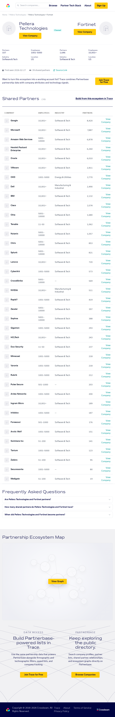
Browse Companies (85, 675)
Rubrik (14, 375)
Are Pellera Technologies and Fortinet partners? (28, 500)
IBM (12, 196)
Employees (35, 50)
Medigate (15, 479)
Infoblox (15, 413)
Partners (5, 50)
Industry (5, 57)
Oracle (14, 158)
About (87, 6)
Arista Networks (18, 394)
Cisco (13, 206)
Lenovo (14, 262)
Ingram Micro (17, 403)
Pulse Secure (17, 385)
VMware (15, 168)
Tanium (14, 451)
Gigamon (15, 328)
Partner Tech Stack (71, 6)
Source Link (61, 70)
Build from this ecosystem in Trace (94, 98)
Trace (57, 708)
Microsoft (15, 130)
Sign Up (101, 6)
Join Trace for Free (104, 81)
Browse (53, 6)
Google (14, 121)
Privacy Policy (61, 711)
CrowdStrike (17, 281)
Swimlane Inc (17, 441)
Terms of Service (82, 708)
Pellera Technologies (17, 15)
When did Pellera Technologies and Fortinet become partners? (35, 515)
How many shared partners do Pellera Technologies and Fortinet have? (39, 507)
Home (4, 15)
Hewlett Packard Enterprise (19, 149)
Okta (13, 215)
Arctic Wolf (16, 432)
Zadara (14, 460)
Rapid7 (14, 300)
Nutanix (14, 234)
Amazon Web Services (21, 140)
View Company (30, 36)
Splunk (14, 253)
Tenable (14, 224)
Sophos (14, 319)
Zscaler (14, 309)
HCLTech (15, 337)
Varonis (14, 366)
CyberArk (15, 271)
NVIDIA (14, 290)
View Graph (57, 581)
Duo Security (17, 347)
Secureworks (17, 469)
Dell (12, 187)
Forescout (15, 422)
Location (34, 57)
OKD (13, 177)
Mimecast (15, 356)
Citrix (13, 243)
